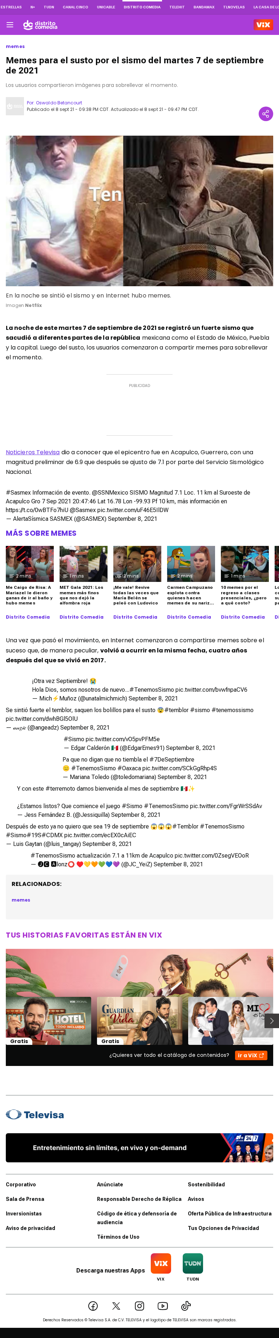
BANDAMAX (204, 7)
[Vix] (263, 24)
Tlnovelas (234, 7)
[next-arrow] (271, 1021)
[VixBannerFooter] (139, 1147)
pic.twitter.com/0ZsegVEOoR (212, 855)
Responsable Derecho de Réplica (139, 1199)
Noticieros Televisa (33, 452)
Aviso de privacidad (30, 1228)
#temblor (176, 710)
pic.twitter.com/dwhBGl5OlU (42, 718)
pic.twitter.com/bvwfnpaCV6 (211, 689)
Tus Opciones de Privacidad (223, 1228)
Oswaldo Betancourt (59, 103)
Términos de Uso (118, 1237)
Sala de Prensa (25, 1199)
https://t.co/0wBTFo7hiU (37, 510)
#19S (34, 835)
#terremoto (60, 788)
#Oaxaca (129, 768)
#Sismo (74, 739)
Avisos (196, 1199)
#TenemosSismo (151, 689)
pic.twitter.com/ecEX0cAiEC (100, 835)
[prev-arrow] (1, 1021)
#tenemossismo (232, 710)
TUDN (49, 7)
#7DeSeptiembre (171, 759)
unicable (106, 7)
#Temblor (185, 826)
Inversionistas (24, 1214)
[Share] (266, 114)
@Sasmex (83, 510)
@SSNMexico (110, 492)
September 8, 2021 (132, 518)
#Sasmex (18, 492)
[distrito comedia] (40, 25)
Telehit (177, 7)
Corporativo (21, 1184)
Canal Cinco (75, 7)
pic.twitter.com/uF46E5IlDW (133, 510)
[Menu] (9, 24)
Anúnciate (110, 1184)
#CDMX (52, 835)
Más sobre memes (41, 533)
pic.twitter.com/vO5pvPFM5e (123, 739)
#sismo (200, 710)
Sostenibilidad (206, 1184)
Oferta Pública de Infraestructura (230, 1214)
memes (15, 46)
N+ (33, 7)
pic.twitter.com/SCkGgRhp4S (179, 768)
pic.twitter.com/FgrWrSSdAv (226, 806)
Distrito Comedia (28, 617)
